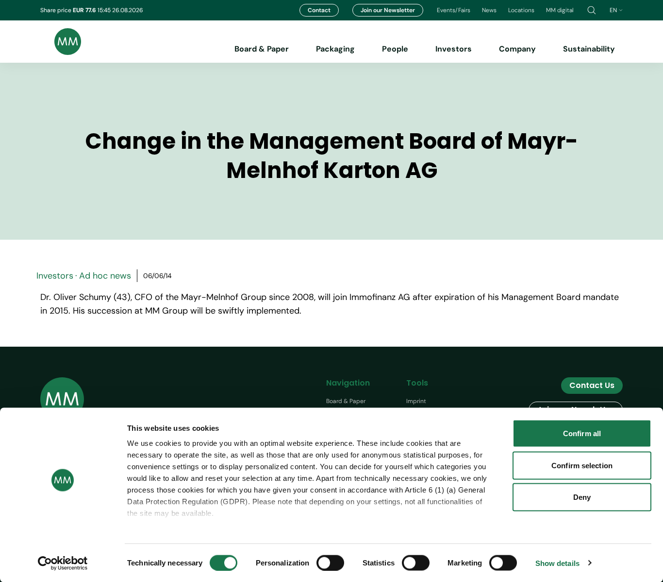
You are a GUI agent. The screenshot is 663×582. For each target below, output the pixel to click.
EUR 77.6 (85, 10)
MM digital (560, 10)
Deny (582, 497)
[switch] (330, 562)
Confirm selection (582, 465)
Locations (521, 10)
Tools (417, 382)
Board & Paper (261, 49)
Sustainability (589, 49)
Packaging (335, 49)
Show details (557, 563)
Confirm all (582, 433)
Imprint (416, 401)
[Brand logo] (60, 41)
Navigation (348, 382)
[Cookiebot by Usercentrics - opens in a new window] (62, 563)
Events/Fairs (453, 10)
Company (517, 49)
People (395, 49)
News (489, 10)
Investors (453, 49)
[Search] (591, 10)
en (613, 10)
